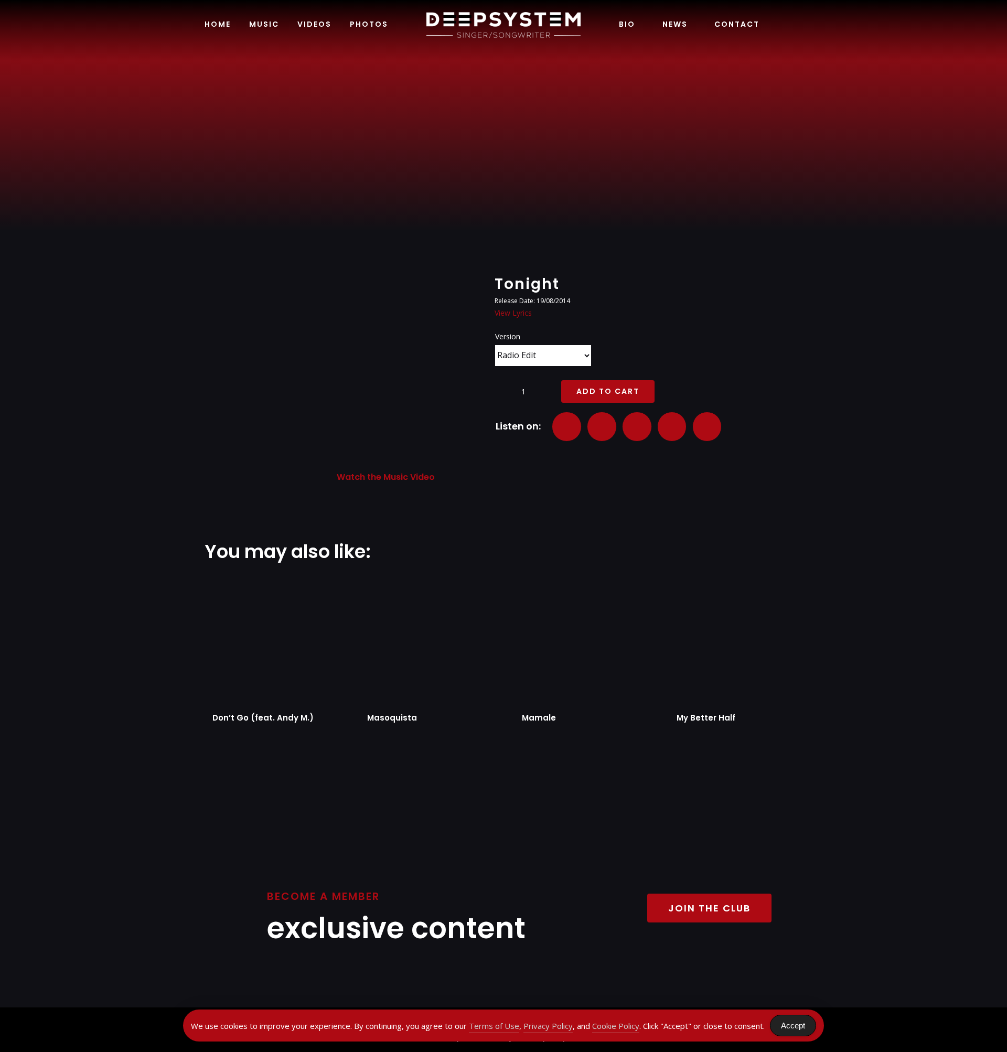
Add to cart (607, 391)
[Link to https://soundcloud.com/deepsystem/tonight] (707, 426)
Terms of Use (494, 1026)
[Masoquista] (426, 640)
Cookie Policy (615, 1026)
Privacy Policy (548, 1026)
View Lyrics (513, 313)
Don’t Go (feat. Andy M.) (263, 717)
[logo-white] (503, 14)
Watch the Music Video (386, 477)
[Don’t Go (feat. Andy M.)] (271, 640)
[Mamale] (581, 640)
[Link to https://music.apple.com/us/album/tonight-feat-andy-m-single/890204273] (601, 426)
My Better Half (706, 717)
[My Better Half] (735, 640)
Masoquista (392, 717)
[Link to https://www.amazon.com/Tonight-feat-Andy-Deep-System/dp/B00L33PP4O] (672, 426)
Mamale (539, 717)
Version (507, 336)
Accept (793, 1025)
